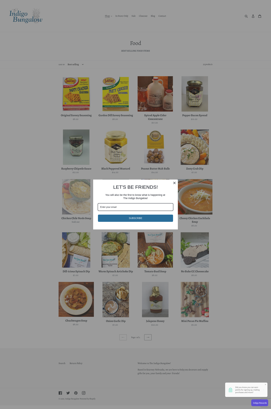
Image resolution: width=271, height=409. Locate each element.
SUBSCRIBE (135, 218)
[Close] (174, 183)
